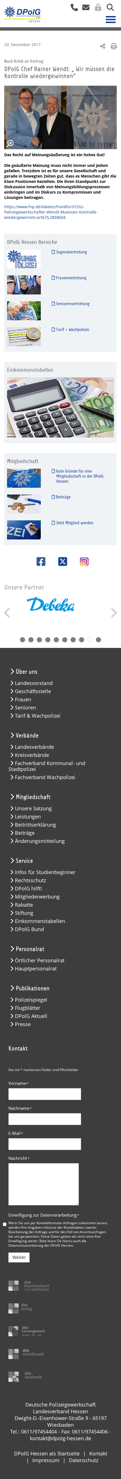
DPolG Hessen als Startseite (47, 1453)
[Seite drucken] (113, 46)
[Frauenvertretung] (24, 284)
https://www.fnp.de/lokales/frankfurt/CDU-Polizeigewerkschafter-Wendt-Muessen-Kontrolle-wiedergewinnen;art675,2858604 (51, 212)
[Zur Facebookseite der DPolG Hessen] (39, 561)
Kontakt (98, 1453)
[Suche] (108, 9)
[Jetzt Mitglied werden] (24, 529)
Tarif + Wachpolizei (72, 329)
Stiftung (24, 913)
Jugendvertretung (71, 252)
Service (24, 861)
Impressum (45, 1460)
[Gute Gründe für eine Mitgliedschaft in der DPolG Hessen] (24, 478)
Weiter (19, 1257)
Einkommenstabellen (40, 921)
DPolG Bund (29, 929)
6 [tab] (64, 639)
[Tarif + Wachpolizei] (24, 336)
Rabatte (24, 905)
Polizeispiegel (31, 1000)
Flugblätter (27, 1008)
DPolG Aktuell (31, 1016)
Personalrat (30, 949)
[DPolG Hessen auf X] (60, 561)
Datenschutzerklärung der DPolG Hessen (40, 1245)
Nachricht (19, 1158)
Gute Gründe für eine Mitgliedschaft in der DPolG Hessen (79, 476)
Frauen (23, 699)
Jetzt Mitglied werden (74, 522)
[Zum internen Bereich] (96, 9)
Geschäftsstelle (33, 691)
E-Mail (15, 1133)
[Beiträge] (24, 504)
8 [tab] (81, 639)
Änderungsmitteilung (40, 841)
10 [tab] (98, 639)
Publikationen (33, 988)
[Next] (113, 612)
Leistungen (28, 817)
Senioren (25, 708)
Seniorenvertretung (72, 303)
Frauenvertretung (70, 277)
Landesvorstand (34, 683)
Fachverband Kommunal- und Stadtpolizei (46, 766)
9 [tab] (90, 639)
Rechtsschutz (30, 880)
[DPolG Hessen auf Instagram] (82, 562)
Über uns (26, 672)
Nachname (20, 1108)
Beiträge (63, 497)
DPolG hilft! (28, 889)
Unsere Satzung (33, 808)
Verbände (27, 735)
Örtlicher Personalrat (39, 960)
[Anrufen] (72, 9)
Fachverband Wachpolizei (45, 777)
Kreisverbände (32, 755)
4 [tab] (47, 639)
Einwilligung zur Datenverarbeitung (43, 1215)
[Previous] (7, 612)
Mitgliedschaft (33, 797)
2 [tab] (30, 639)
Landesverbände (34, 747)
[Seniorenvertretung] (24, 310)
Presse (23, 1024)
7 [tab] (73, 639)
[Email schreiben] (84, 9)
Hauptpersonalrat (36, 969)
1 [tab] (22, 639)
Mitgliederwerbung (37, 897)
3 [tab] (39, 639)
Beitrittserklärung (35, 825)
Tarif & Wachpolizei (37, 716)
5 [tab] (56, 639)
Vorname (18, 1083)
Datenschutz (83, 1460)
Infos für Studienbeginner (45, 872)
